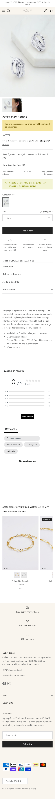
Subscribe (27, 744)
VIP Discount (8, 289)
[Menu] (3, 10)
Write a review (27, 416)
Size (4, 211)
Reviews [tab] (11, 429)
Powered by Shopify (29, 788)
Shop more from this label (14, 511)
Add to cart (27, 230)
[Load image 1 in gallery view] (27, 56)
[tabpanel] (27, 465)
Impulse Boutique (15, 788)
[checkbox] (11, 451)
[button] (27, 392)
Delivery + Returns (11, 274)
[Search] (10, 10)
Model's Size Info (10, 281)
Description (7, 266)
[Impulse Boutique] (27, 10)
